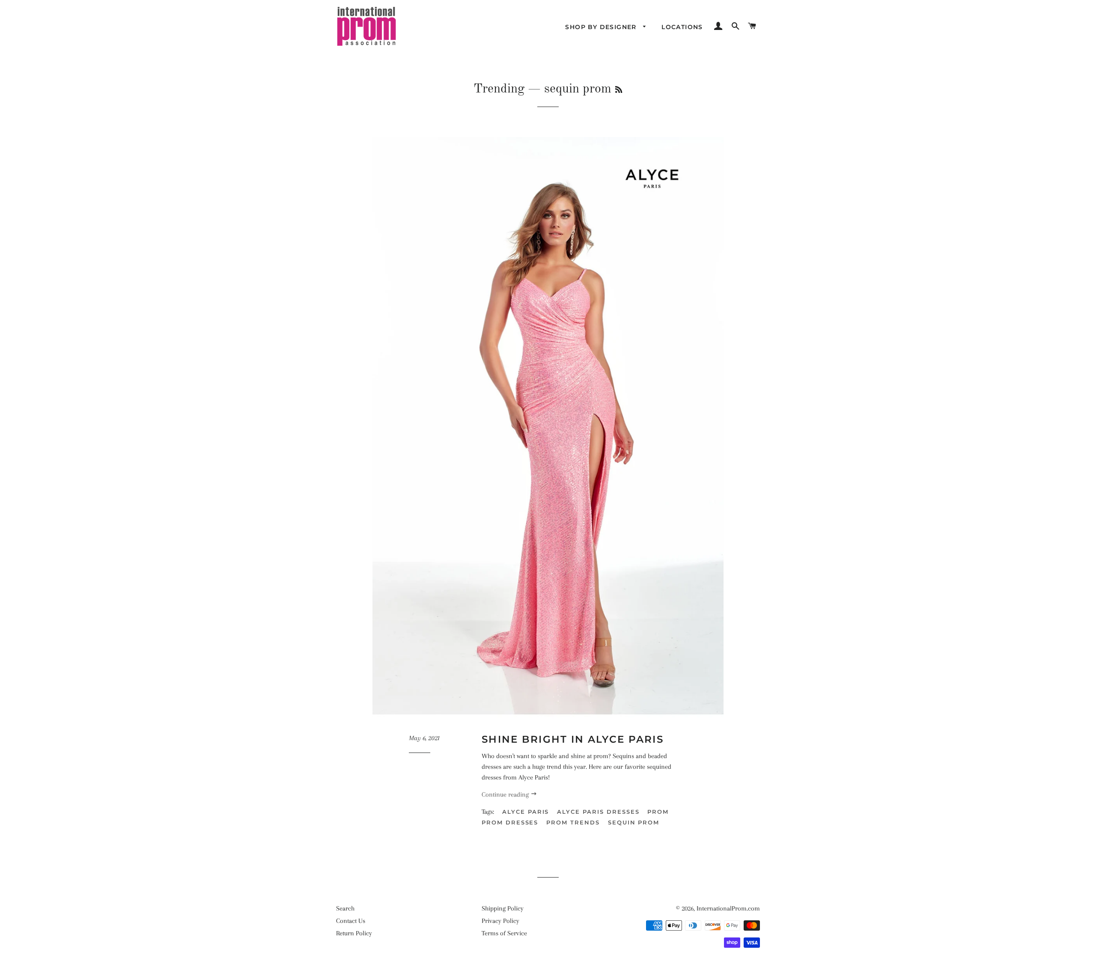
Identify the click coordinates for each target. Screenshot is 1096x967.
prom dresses (510, 822)
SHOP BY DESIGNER (602, 27)
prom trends (572, 822)
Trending (499, 89)
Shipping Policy (503, 908)
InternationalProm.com (728, 908)
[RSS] (618, 90)
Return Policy (354, 933)
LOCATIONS (682, 27)
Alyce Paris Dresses (598, 811)
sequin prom (633, 822)
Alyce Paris (525, 811)
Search (345, 908)
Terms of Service (504, 933)
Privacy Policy (500, 921)
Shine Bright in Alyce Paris (573, 739)
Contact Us (350, 921)
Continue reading (506, 794)
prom (658, 811)
